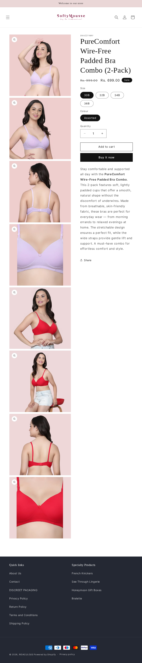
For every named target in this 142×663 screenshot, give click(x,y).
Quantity (85, 126)
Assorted (90, 117)
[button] (8, 17)
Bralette (77, 598)
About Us (15, 573)
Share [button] (88, 260)
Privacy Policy (18, 598)
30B (87, 95)
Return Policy (18, 606)
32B (102, 95)
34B (117, 95)
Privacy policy (67, 654)
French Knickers (82, 573)
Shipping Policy (19, 623)
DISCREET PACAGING (23, 590)
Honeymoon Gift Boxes (87, 590)
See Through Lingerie (86, 581)
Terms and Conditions (23, 615)
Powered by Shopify (45, 654)
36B (87, 103)
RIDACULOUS (26, 654)
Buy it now (106, 157)
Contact (14, 581)
